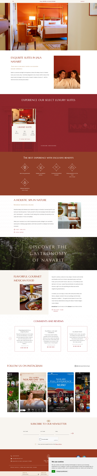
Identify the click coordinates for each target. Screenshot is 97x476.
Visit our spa (21, 229)
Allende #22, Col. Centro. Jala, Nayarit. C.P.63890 (22, 461)
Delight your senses (58, 310)
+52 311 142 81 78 (15, 455)
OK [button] (53, 471)
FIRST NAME (25, 431)
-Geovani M (72, 346)
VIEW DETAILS (24, 139)
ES (13, 1)
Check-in (25, 472)
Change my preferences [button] (61, 471)
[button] (11, 125)
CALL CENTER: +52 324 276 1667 (47, 1)
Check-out (43, 472)
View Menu (20, 232)
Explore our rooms (49, 145)
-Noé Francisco (45, 344)
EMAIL (56, 431)
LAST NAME (42, 431)
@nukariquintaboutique (83, 366)
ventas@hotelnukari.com (17, 458)
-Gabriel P (19, 345)
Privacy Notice (59, 444)
